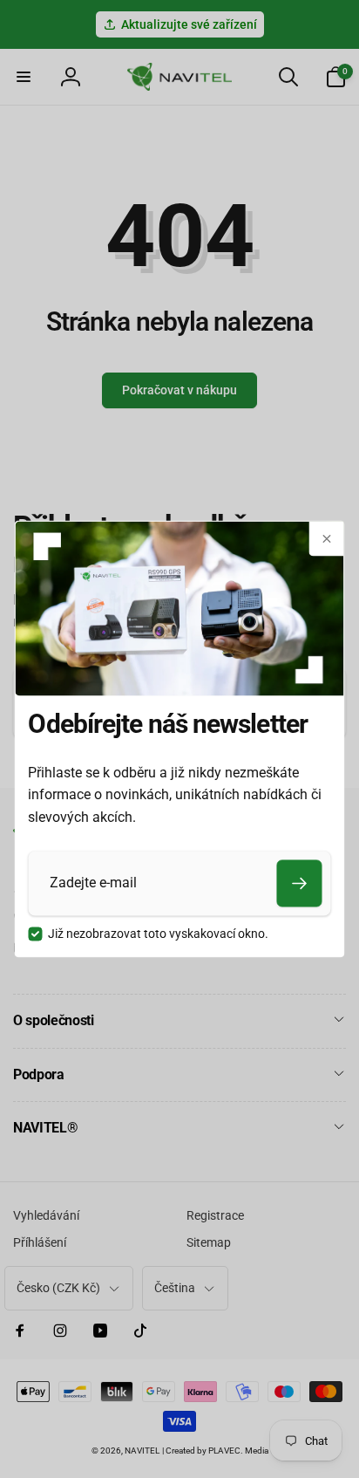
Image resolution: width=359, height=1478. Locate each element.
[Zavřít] (326, 538)
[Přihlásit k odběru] (299, 883)
